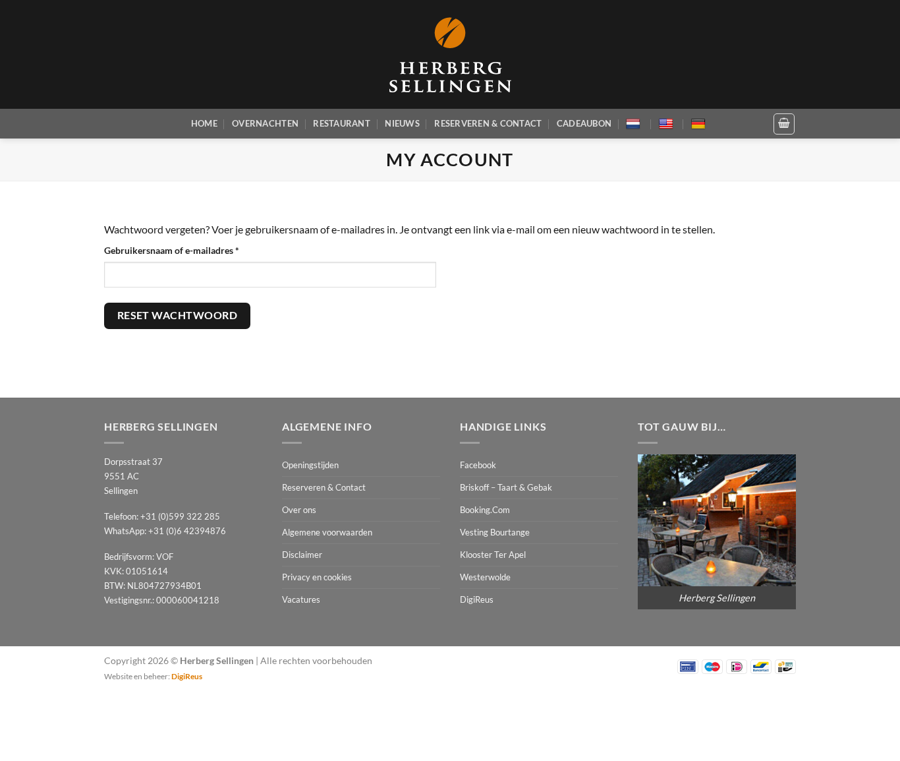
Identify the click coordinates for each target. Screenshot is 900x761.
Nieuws (402, 123)
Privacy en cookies (317, 577)
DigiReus (476, 599)
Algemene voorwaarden (327, 532)
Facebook (478, 465)
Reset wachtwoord (177, 315)
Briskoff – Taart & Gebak (506, 487)
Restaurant (341, 123)
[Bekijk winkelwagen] (784, 124)
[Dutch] (635, 124)
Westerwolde (485, 577)
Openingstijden (310, 465)
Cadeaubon (584, 123)
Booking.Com (485, 509)
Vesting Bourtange (495, 532)
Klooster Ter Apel (493, 554)
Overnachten (265, 123)
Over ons (299, 509)
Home (204, 123)
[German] (700, 124)
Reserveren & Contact (488, 123)
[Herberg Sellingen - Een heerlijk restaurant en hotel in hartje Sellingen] (450, 54)
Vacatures (301, 599)
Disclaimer (302, 554)
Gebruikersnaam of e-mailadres (185, 250)
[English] (668, 124)
